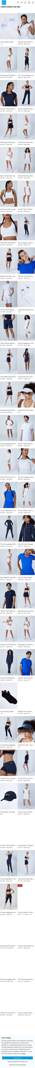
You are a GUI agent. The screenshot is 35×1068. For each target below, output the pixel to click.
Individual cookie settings (17, 1065)
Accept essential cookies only (17, 1061)
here (23, 1053)
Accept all (17, 1058)
